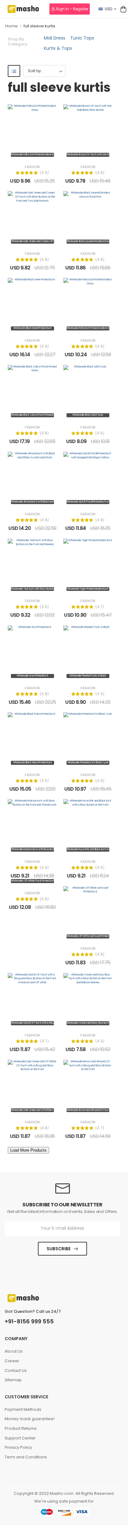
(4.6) (99, 433)
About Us (14, 1351)
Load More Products (28, 1150)
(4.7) (99, 607)
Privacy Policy (18, 1447)
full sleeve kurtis (39, 26)
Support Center (20, 1438)
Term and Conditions (26, 1457)
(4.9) (44, 173)
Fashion (32, 167)
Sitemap (13, 1380)
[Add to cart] (23, 153)
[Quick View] (41, 153)
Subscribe (59, 1249)
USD (108, 9)
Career (12, 1361)
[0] (123, 9)
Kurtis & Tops (58, 48)
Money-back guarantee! (30, 1419)
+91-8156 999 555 (29, 1321)
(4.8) (99, 173)
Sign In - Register (71, 9)
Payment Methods (23, 1409)
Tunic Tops (82, 38)
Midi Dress (54, 38)
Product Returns (21, 1428)
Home (11, 26)
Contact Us (16, 1370)
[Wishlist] (32, 153)
